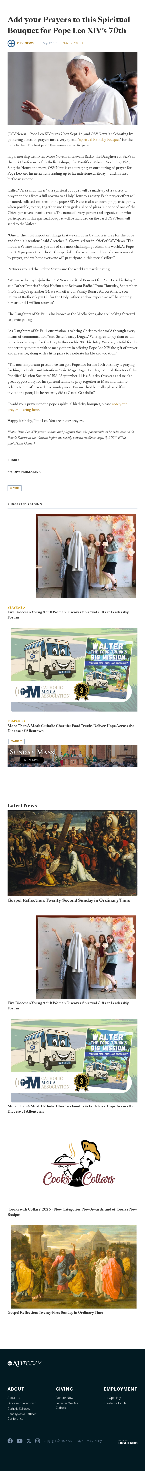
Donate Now (64, 1398)
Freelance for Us (115, 1403)
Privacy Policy (93, 1441)
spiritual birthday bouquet (99, 140)
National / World (73, 43)
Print (15, 488)
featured (16, 741)
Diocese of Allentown (22, 1403)
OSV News (25, 43)
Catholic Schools (19, 1409)
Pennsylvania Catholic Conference (22, 1416)
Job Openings (113, 1398)
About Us (14, 1398)
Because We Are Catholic (67, 1405)
